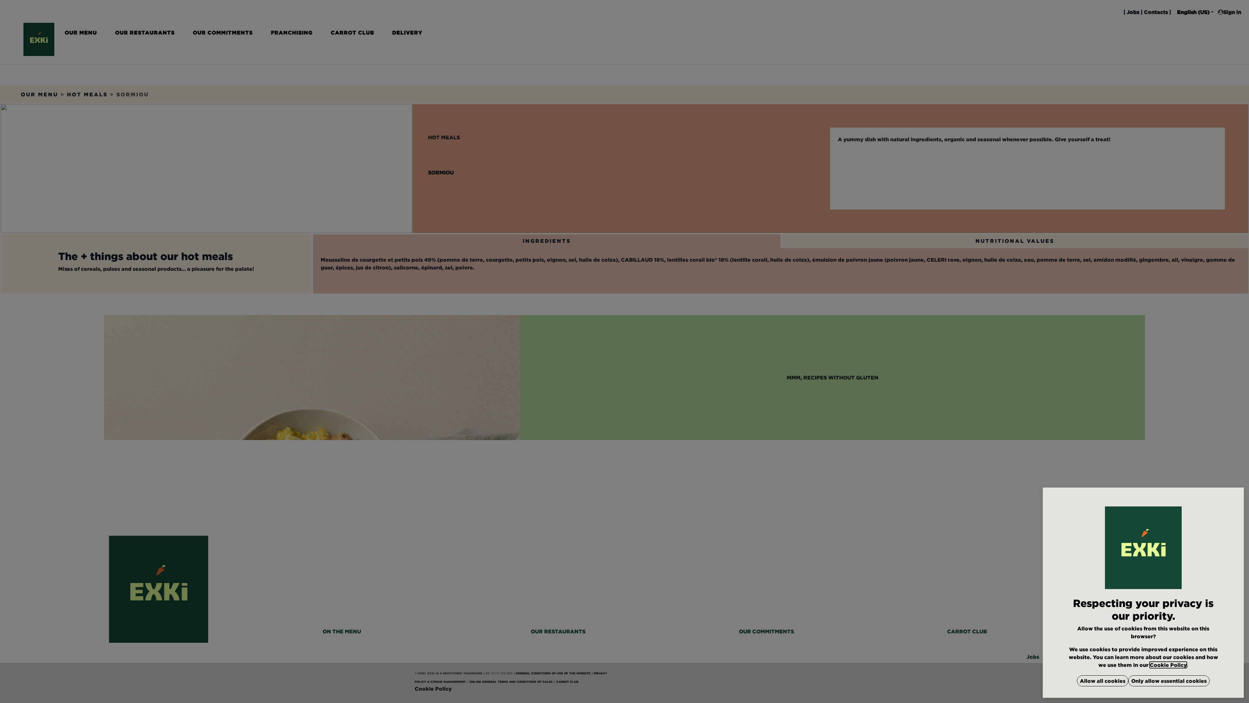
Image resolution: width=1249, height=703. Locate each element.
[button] (1102, 680)
